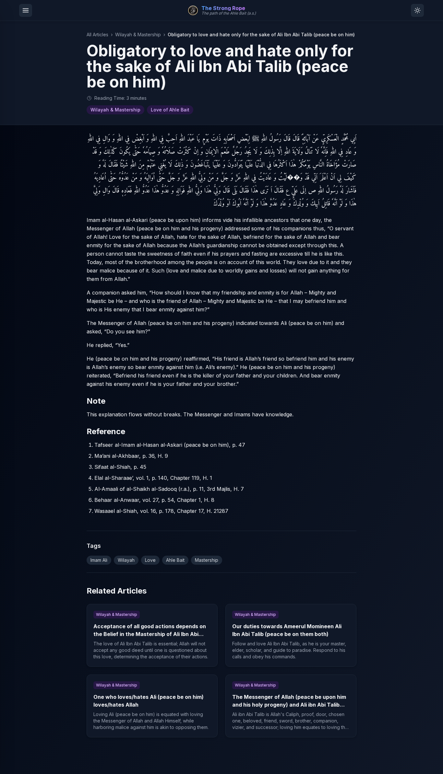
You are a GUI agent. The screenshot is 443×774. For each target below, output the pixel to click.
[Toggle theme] (417, 10)
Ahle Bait (175, 560)
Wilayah (126, 560)
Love (150, 560)
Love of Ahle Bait (170, 109)
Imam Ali (98, 560)
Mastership (206, 560)
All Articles (97, 34)
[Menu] (25, 10)
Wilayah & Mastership (138, 34)
